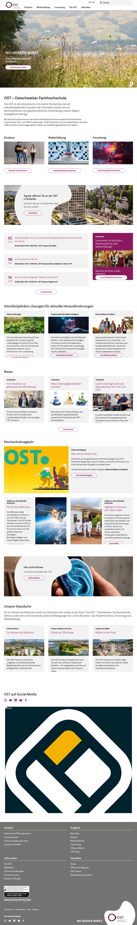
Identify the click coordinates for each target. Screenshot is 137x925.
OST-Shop (75, 851)
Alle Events (76, 871)
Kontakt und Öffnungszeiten (17, 833)
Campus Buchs (11, 837)
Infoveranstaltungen (14, 871)
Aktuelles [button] (86, 7)
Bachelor (75, 833)
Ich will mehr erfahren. (20, 357)
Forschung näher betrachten (109, 170)
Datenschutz (20, 909)
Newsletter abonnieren (82, 875)
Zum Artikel (113, 543)
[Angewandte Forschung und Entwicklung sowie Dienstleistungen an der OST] (113, 152)
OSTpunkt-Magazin (80, 867)
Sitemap (35, 909)
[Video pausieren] (132, 83)
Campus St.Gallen (12, 844)
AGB (28, 909)
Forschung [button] (60, 7)
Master (74, 837)
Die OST (8, 864)
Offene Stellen (77, 848)
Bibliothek (9, 867)
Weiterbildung (77, 840)
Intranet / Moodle (12, 878)
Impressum (8, 909)
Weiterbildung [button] (43, 7)
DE (90, 2)
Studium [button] (28, 7)
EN (93, 2)
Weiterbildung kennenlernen (64, 171)
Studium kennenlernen (18, 170)
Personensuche (11, 875)
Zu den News (68, 429)
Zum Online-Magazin (84, 475)
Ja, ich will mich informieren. (111, 277)
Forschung (76, 844)
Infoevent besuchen (18, 67)
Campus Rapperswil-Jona (16, 840)
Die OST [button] (73, 7)
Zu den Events (46, 292)
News (73, 864)
